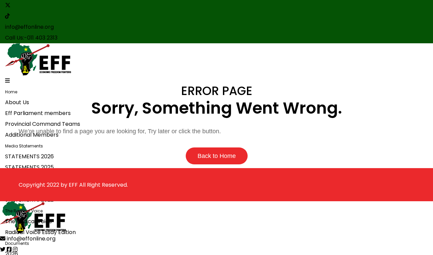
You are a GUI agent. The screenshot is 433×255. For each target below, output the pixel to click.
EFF (73, 185)
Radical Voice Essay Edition (40, 232)
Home (11, 92)
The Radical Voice (24, 211)
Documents (17, 243)
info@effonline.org (29, 27)
